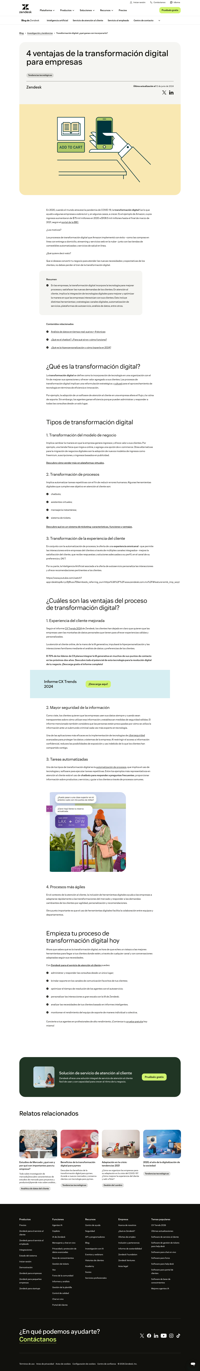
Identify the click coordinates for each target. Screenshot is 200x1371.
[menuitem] (175, 2)
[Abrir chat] (193, 1364)
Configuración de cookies (84, 1363)
